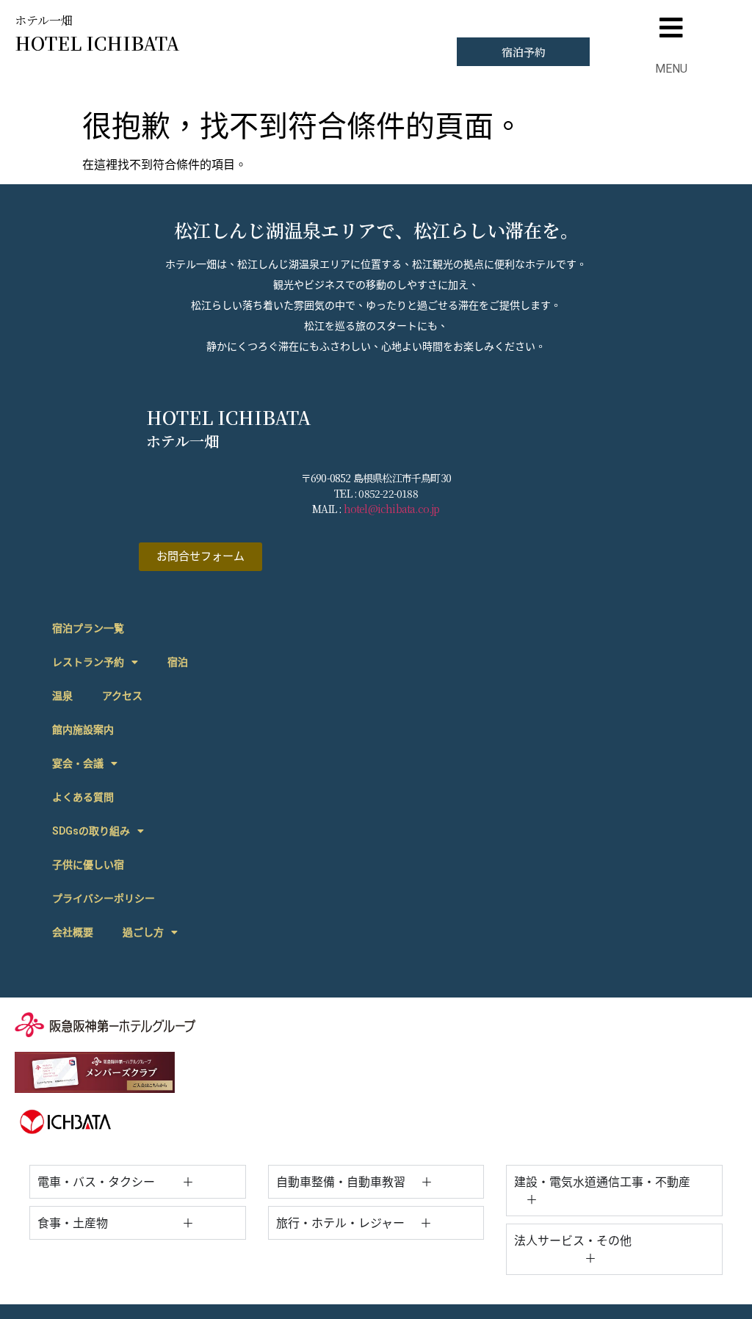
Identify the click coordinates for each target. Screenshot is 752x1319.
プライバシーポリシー (103, 898)
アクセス (122, 696)
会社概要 (72, 932)
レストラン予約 (88, 662)
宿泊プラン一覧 (88, 628)
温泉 (62, 696)
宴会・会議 (78, 763)
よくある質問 (83, 797)
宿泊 (177, 662)
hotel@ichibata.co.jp (392, 508)
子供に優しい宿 (88, 865)
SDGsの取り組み (91, 831)
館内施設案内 (83, 729)
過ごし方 (143, 932)
